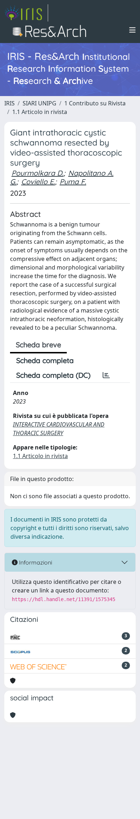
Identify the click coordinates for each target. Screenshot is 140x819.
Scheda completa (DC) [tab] (53, 375)
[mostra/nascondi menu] (132, 30)
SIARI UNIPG (39, 103)
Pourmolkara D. (37, 172)
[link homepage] (26, 13)
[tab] (106, 375)
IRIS (9, 103)
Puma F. (73, 181)
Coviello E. (38, 181)
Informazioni (35, 562)
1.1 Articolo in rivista (39, 112)
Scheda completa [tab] (45, 360)
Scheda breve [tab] (38, 344)
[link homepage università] (51, 30)
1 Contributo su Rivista (95, 103)
